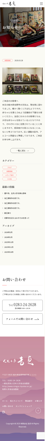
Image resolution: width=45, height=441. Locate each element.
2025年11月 (8, 247)
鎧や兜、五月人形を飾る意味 (15, 193)
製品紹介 (28, 401)
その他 (9, 179)
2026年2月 (8, 232)
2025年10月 (8, 252)
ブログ (9, 167)
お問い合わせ (7, 406)
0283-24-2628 (14, 380)
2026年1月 (8, 237)
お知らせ (38, 401)
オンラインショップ (24, 406)
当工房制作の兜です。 (12, 198)
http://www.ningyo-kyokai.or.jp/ (17, 386)
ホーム (5, 401)
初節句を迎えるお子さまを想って (16, 218)
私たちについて (16, 401)
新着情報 (9, 171)
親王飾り (7, 213)
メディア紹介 (9, 175)
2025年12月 (8, 242)
